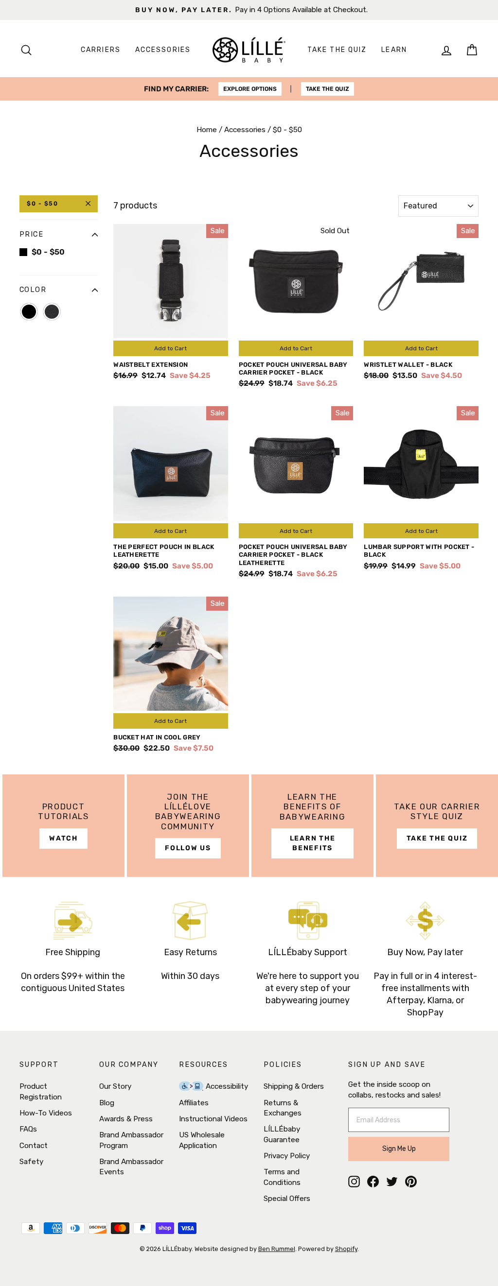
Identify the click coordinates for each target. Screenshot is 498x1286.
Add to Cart (170, 348)
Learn (394, 50)
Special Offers (287, 1198)
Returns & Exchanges (283, 1107)
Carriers (101, 50)
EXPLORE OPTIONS (250, 89)
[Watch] (63, 825)
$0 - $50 (42, 203)
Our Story (115, 1086)
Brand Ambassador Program (131, 1140)
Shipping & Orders (294, 1086)
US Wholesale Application (202, 1140)
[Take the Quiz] (437, 825)
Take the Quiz (337, 50)
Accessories (163, 50)
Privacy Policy (287, 1155)
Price (31, 234)
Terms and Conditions (282, 1176)
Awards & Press (126, 1119)
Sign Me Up (399, 1149)
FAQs (28, 1129)
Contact (33, 1145)
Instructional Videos (213, 1119)
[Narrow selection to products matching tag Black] (28, 311)
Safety (31, 1161)
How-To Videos (45, 1113)
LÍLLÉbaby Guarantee (282, 1134)
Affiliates (194, 1102)
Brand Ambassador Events (131, 1166)
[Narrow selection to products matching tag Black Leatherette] (51, 311)
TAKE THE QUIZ (327, 89)
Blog (106, 1102)
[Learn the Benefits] (312, 825)
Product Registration (40, 1091)
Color (32, 290)
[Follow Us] (188, 825)
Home (206, 129)
